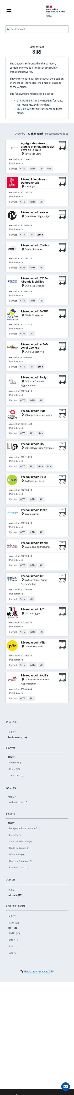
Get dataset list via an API (38, 971)
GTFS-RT (29, 100)
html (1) (13, 946)
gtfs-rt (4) (13, 939)
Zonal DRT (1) (16, 775)
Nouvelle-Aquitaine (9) (20, 860)
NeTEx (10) (14, 933)
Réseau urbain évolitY (34, 675)
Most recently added (56, 133)
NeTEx (43, 100)
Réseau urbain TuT (32, 609)
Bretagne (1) (15, 834)
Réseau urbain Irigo (33, 411)
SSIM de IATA (24, 108)
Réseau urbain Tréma (34, 543)
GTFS (20, 100)
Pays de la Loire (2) (18, 867)
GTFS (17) (14, 922)
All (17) (12, 732)
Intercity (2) (15, 762)
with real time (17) (18, 802)
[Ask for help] (65, 1086)
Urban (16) (14, 769)
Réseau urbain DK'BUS (34, 311)
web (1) (13, 952)
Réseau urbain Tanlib (34, 510)
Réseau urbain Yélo (33, 642)
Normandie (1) (16, 854)
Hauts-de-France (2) (19, 847)
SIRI (50, 100)
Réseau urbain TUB (32, 576)
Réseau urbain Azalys (34, 212)
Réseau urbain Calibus (35, 245)
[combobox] (37, 29)
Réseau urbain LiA (32, 444)
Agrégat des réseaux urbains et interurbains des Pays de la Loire (38, 147)
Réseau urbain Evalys (34, 377)
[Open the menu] (24, 11)
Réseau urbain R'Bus (33, 477)
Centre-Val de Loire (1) (20, 841)
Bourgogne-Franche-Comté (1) (24, 828)
